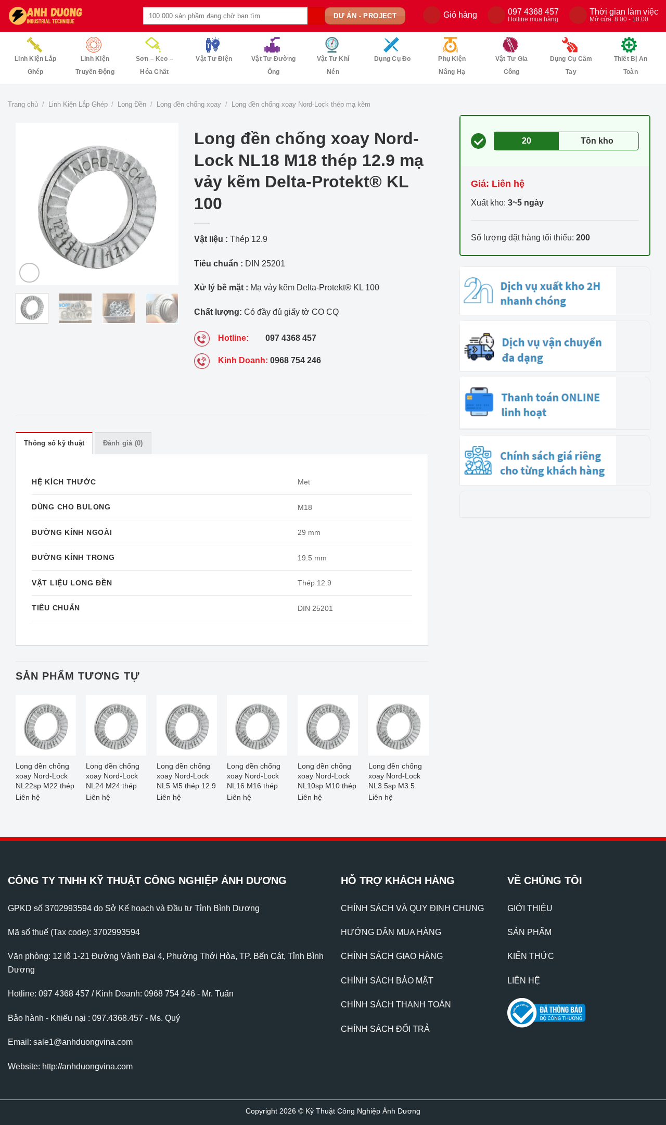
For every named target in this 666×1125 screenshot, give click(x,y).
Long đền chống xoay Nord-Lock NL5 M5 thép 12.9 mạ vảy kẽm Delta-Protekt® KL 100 (186, 777)
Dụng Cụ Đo (392, 58)
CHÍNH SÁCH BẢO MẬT (387, 980)
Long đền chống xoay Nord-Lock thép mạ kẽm (301, 104)
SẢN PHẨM (529, 932)
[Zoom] (29, 273)
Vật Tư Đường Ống (273, 65)
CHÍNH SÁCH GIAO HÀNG (392, 956)
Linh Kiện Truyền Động (94, 65)
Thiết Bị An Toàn (631, 65)
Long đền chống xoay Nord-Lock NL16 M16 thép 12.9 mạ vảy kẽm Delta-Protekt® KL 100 (256, 777)
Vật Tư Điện (214, 58)
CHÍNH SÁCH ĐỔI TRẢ (385, 1029)
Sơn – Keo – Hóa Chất (155, 65)
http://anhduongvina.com (87, 1066)
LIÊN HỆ (523, 980)
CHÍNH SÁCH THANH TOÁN (396, 1004)
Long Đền (132, 104)
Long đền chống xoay (189, 104)
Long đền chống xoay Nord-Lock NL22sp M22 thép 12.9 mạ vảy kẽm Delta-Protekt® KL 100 (45, 777)
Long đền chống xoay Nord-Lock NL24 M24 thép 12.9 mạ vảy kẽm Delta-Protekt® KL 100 (115, 777)
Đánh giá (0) (123, 443)
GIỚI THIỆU (530, 908)
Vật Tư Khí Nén (333, 65)
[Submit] (316, 16)
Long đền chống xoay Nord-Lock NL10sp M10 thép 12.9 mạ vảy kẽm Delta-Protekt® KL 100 (327, 777)
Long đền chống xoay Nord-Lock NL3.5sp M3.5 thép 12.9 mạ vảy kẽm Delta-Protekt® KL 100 (397, 777)
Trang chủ (23, 104)
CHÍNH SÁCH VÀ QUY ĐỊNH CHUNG (412, 908)
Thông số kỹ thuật (54, 443)
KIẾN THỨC (530, 956)
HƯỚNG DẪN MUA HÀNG (391, 932)
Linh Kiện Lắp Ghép (35, 65)
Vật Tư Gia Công (511, 65)
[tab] (54, 443)
